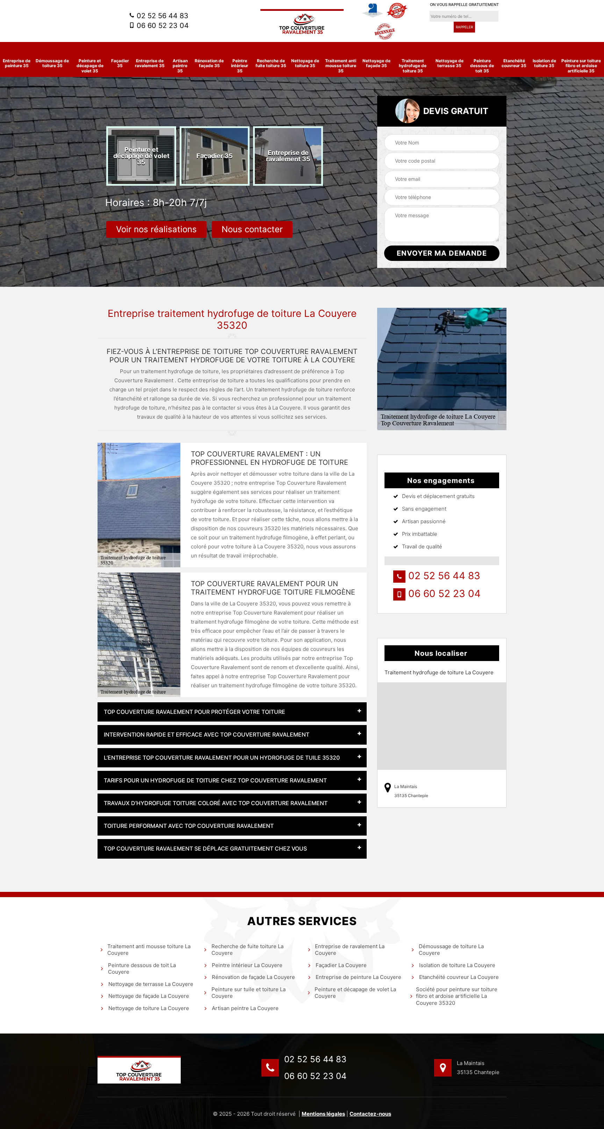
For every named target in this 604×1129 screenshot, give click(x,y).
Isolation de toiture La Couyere (457, 965)
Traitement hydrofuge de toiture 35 (412, 65)
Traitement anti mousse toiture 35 (340, 65)
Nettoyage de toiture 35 (305, 63)
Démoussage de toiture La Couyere (451, 950)
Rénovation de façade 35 (209, 63)
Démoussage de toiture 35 (52, 63)
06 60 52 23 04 (162, 25)
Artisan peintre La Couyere (245, 1008)
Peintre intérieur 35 (239, 65)
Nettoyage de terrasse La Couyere (150, 984)
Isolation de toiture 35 (544, 63)
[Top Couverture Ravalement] (302, 23)
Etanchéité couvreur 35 (514, 63)
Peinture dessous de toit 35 (482, 65)
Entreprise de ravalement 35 (150, 63)
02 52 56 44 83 (161, 16)
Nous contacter (252, 229)
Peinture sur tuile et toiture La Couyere (248, 993)
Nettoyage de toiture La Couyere (148, 1008)
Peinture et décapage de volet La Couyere (355, 993)
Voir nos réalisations (156, 229)
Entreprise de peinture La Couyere (358, 977)
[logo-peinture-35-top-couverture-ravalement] (139, 1070)
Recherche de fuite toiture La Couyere (247, 950)
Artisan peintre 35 (180, 65)
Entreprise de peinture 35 (16, 63)
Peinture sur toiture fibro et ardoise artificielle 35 (581, 65)
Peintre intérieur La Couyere (247, 965)
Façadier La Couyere (341, 965)
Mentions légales (323, 1113)
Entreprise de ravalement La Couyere (349, 950)
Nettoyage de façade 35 (376, 63)
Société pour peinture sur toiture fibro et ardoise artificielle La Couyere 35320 (456, 996)
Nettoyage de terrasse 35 (449, 63)
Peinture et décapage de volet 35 (90, 65)
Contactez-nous (370, 1113)
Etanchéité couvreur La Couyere (459, 977)
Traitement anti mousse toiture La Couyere (148, 950)
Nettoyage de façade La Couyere (148, 996)
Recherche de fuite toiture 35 (271, 63)
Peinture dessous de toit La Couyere (142, 968)
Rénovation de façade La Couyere (253, 977)
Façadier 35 (120, 63)
